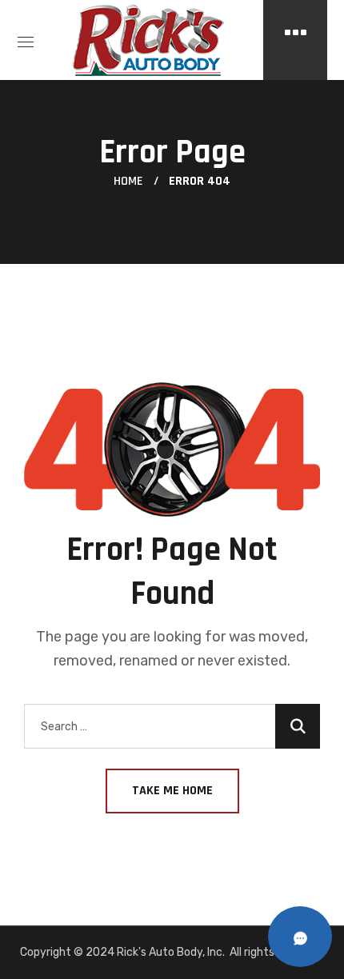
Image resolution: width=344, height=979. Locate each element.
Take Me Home (172, 790)
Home (128, 181)
